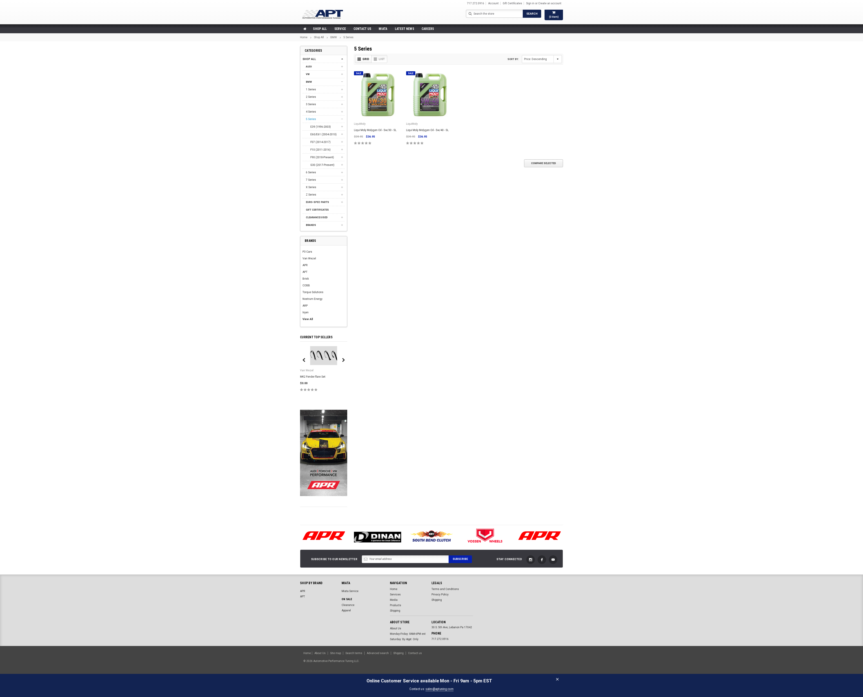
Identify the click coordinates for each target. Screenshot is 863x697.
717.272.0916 (440, 639)
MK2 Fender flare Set (312, 376)
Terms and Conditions (445, 589)
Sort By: (513, 59)
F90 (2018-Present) (322, 157)
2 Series (311, 96)
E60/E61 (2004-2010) (323, 134)
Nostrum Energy (312, 299)
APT (304, 272)
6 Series (311, 172)
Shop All (320, 29)
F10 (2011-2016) (320, 149)
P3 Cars (307, 251)
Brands (311, 225)
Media (394, 599)
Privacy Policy (440, 594)
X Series (311, 187)
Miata (383, 29)
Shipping (395, 610)
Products (395, 605)
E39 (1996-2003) (320, 126)
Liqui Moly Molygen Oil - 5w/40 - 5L (427, 130)
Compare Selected (543, 163)
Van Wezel (309, 258)
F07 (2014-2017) (320, 142)
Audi (309, 66)
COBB (306, 285)
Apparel (346, 610)
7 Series (311, 179)
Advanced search (378, 653)
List (382, 59)
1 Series (311, 89)
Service (340, 29)
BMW (333, 37)
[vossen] (485, 535)
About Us (395, 628)
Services (395, 594)
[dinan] (377, 537)
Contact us (415, 653)
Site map (335, 653)
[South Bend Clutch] (431, 535)
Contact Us (362, 29)
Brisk (305, 278)
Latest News (404, 29)
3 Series (311, 104)
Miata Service (350, 591)
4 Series (311, 111)
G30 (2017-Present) (322, 165)
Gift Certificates (317, 209)
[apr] (323, 535)
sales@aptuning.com (439, 689)
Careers (428, 29)
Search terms (353, 653)
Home (303, 37)
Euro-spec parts (317, 202)
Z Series (311, 194)
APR (305, 265)
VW (308, 74)
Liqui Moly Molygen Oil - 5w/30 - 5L (375, 130)
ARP (305, 305)
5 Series (348, 37)
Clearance (348, 605)
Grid (366, 59)
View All (307, 319)
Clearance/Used (317, 217)
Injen (305, 312)
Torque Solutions (312, 292)
